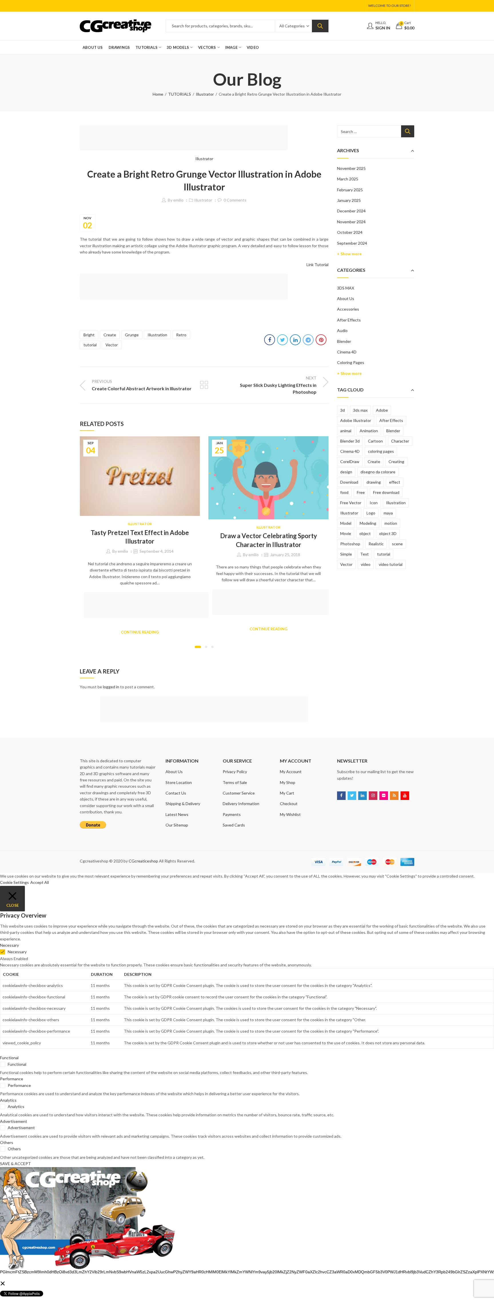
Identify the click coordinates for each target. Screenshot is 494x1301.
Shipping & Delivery (183, 803)
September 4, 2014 (157, 551)
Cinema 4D (346, 351)
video (365, 564)
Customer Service (239, 793)
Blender (344, 341)
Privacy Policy (235, 771)
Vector (111, 344)
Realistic (376, 543)
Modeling (368, 523)
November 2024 (351, 221)
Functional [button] (9, 1057)
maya (388, 512)
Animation (369, 430)
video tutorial (391, 564)
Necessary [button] (9, 945)
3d (342, 410)
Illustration (157, 334)
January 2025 (349, 200)
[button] (198, 647)
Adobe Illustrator (355, 420)
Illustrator (205, 94)
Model (345, 523)
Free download (386, 492)
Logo (370, 512)
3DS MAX (345, 287)
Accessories (348, 309)
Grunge (132, 334)
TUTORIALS (179, 94)
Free (361, 492)
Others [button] (6, 1142)
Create (109, 334)
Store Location (179, 782)
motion (391, 523)
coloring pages (381, 451)
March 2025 (347, 178)
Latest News (177, 814)
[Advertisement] (185, 138)
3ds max (360, 410)
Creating (396, 461)
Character (400, 441)
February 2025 (350, 189)
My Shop (287, 782)
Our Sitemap (177, 825)
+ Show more (349, 253)
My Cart (287, 793)
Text (364, 554)
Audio (342, 330)
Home (158, 94)
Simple (346, 554)
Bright (89, 334)
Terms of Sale (235, 782)
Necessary (17, 951)
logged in (111, 686)
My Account (291, 771)
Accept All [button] (39, 882)
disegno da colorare (377, 471)
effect (394, 482)
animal (345, 430)
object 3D (388, 533)
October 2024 (349, 232)
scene (397, 543)
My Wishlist (290, 814)
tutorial (90, 344)
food (344, 492)
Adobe (382, 410)
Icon (374, 502)
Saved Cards (234, 825)
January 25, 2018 (285, 554)
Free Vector (350, 502)
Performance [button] (11, 1078)
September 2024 (352, 243)
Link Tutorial (317, 264)
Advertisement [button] (13, 1121)
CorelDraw (349, 461)
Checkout (289, 803)
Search (320, 26)
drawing (373, 482)
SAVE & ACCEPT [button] (15, 1163)
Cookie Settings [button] (14, 882)
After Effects (349, 319)
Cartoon (375, 441)
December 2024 (351, 210)
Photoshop (350, 543)
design (346, 471)
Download (349, 482)
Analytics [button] (8, 1100)
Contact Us (176, 793)
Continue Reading (140, 632)
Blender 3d (350, 441)
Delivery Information (241, 803)
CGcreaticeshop (143, 860)
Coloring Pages (350, 362)
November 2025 (351, 168)
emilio (178, 200)
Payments (232, 814)
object (365, 533)
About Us (345, 298)
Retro (181, 334)
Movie (345, 533)
